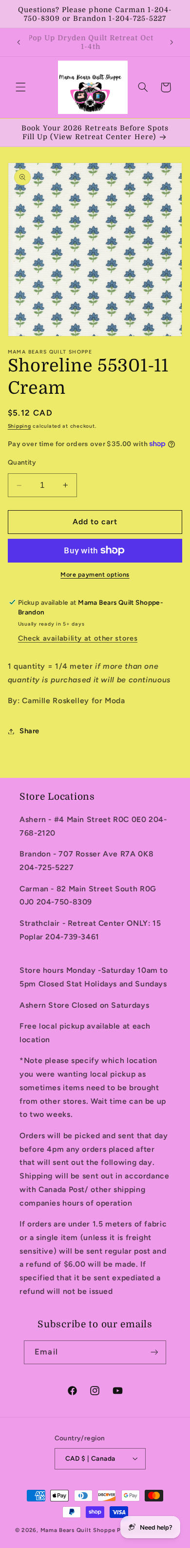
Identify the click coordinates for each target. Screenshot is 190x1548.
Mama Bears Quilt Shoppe (77, 1530)
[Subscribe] (154, 1352)
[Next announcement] (171, 42)
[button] (20, 87)
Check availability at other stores (77, 638)
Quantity (22, 462)
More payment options (95, 574)
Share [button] (29, 730)
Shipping (19, 426)
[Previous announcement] (18, 42)
